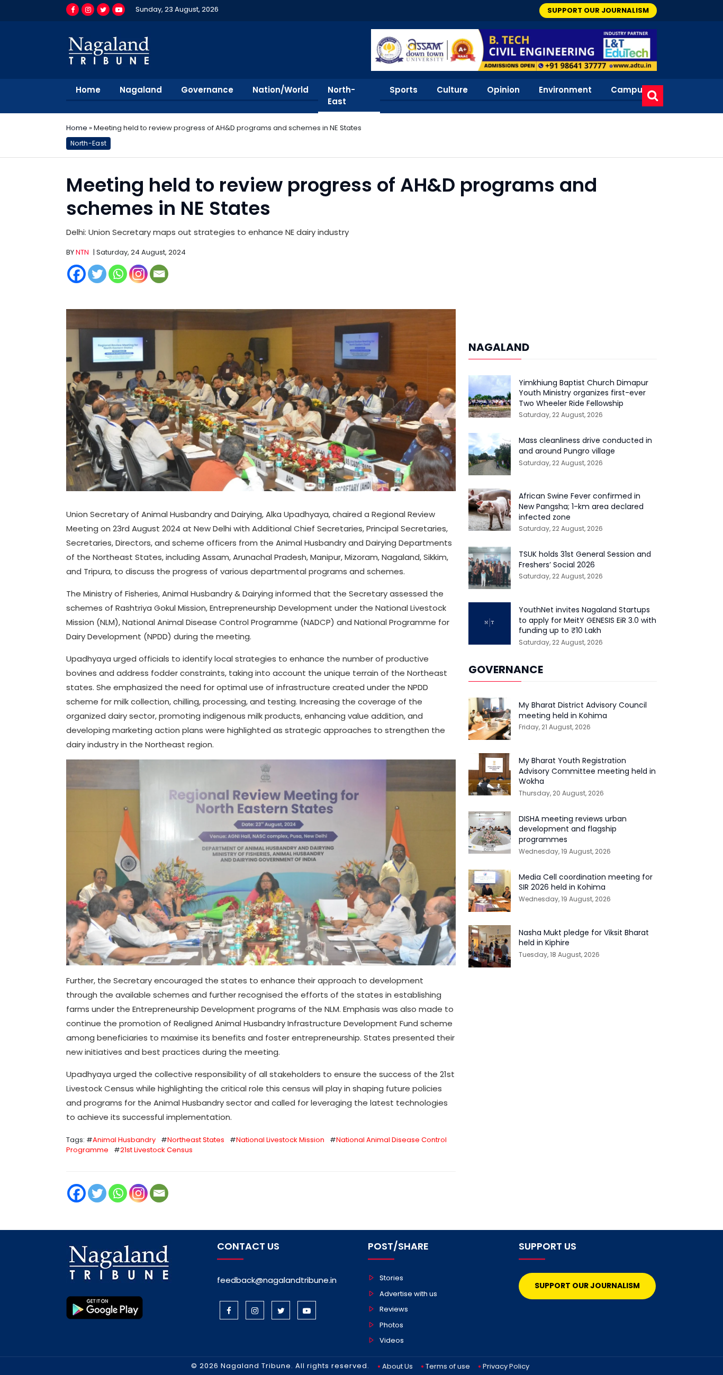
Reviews (393, 1309)
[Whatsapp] (118, 274)
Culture (452, 89)
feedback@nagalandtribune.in (277, 1280)
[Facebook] (72, 9)
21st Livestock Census (156, 1150)
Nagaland (141, 89)
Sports (404, 89)
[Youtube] (118, 9)
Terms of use (448, 1366)
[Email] (159, 274)
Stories (391, 1278)
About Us (397, 1366)
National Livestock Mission (280, 1140)
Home (88, 89)
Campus (629, 89)
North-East (341, 95)
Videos (391, 1340)
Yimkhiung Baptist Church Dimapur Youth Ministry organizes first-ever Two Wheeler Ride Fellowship (583, 393)
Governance (207, 89)
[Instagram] (88, 9)
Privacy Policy (506, 1366)
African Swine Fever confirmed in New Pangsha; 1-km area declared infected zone (581, 506)
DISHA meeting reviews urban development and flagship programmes (573, 829)
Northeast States (195, 1140)
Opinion (503, 89)
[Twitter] (103, 9)
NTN (82, 252)
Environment (565, 89)
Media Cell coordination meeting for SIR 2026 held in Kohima (586, 882)
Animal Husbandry (124, 1140)
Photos (391, 1325)
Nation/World (280, 89)
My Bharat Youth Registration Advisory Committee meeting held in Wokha (587, 771)
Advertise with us (408, 1294)
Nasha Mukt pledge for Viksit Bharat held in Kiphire (584, 938)
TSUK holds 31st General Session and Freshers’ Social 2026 (585, 559)
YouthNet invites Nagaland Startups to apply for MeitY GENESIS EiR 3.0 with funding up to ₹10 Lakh (587, 620)
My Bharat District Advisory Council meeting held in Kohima (583, 710)
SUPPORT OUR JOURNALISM (598, 10)
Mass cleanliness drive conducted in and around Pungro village (585, 446)
